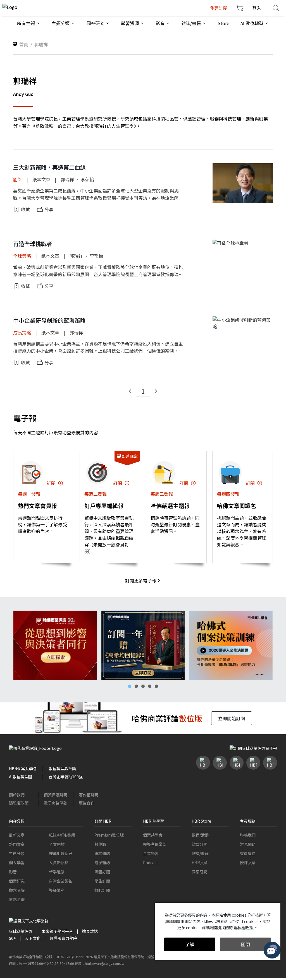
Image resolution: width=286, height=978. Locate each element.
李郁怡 (87, 179)
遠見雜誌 (90, 931)
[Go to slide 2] (136, 686)
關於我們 (17, 795)
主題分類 (17, 853)
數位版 (100, 844)
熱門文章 (17, 844)
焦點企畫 (17, 899)
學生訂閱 (102, 881)
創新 (17, 179)
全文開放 (57, 844)
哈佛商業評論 (20, 931)
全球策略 (22, 255)
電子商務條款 (55, 803)
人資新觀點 (58, 862)
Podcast (150, 862)
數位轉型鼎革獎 (62, 768)
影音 (13, 872)
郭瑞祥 (67, 179)
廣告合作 (86, 803)
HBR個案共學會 (23, 768)
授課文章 (248, 862)
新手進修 (57, 872)
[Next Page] (156, 391)
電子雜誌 (102, 862)
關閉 (245, 944)
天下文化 (32, 938)
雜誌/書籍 (200, 853)
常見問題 (248, 844)
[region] (143, 645)
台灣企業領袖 (60, 881)
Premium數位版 (109, 835)
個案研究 (17, 881)
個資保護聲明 (55, 795)
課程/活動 (200, 835)
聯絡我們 (248, 835)
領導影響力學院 (63, 938)
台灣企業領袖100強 (66, 776)
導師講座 (57, 890)
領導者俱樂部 (154, 844)
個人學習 (17, 862)
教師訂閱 (102, 890)
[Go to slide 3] (143, 686)
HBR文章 (200, 862)
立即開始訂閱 (231, 718)
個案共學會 (153, 835)
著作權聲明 (88, 795)
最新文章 (17, 835)
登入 (256, 8)
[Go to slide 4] (149, 686)
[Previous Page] (130, 391)
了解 (189, 944)
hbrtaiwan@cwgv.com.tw (105, 963)
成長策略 (22, 332)
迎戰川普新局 (60, 853)
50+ (12, 938)
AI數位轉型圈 (20, 776)
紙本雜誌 (102, 853)
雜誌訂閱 (199, 844)
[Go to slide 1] (129, 686)
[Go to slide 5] (156, 686)
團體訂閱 (102, 872)
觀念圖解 (17, 890)
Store (223, 23)
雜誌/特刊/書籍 (62, 835)
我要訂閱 (219, 8)
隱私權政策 (18, 803)
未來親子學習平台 (57, 931)
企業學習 (151, 853)
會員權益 (248, 853)
